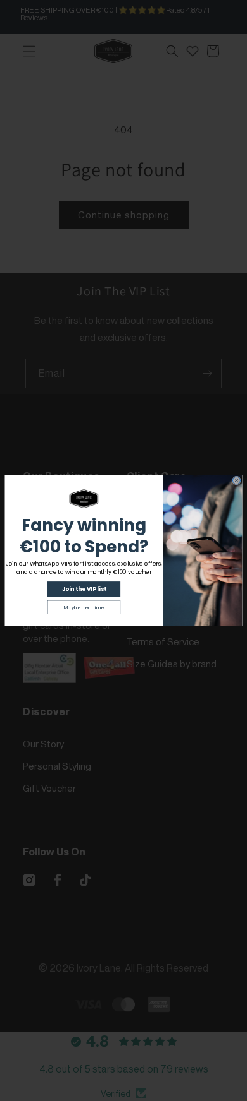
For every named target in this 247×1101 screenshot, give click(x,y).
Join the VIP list (84, 589)
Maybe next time (84, 607)
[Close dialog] (237, 480)
